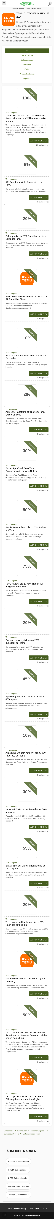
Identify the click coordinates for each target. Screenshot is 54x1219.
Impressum (34, 1209)
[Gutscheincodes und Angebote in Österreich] (27, 4)
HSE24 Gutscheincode (18, 1170)
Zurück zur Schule (11, 1134)
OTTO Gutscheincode (17, 1178)
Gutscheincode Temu (31, 1134)
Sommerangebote (38, 1131)
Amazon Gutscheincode (18, 1161)
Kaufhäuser (22, 1131)
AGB (45, 1209)
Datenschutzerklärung (16, 1209)
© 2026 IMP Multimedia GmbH (27, 1215)
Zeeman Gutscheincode (18, 1195)
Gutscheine (8, 1131)
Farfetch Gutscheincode (18, 1186)
